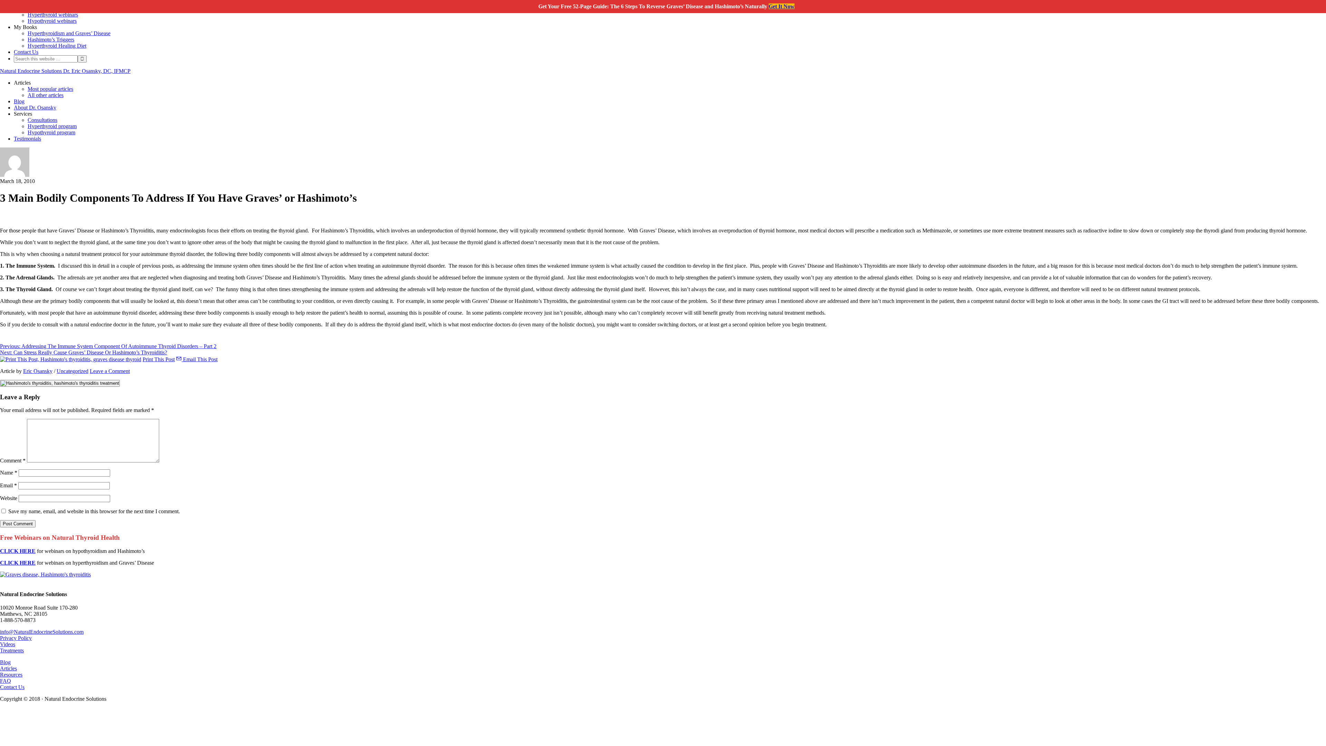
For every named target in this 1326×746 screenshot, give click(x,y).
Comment (13, 460)
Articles (8, 668)
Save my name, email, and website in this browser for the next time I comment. (94, 511)
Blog (5, 662)
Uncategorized (72, 371)
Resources (11, 675)
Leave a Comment (110, 371)
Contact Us (12, 687)
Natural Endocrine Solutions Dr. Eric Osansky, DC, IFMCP (65, 71)
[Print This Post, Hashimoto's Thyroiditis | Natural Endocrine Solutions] (70, 359)
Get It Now (782, 6)
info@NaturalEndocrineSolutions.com (42, 632)
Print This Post (159, 359)
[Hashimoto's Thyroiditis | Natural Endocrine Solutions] (45, 574)
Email (8, 485)
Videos (7, 644)
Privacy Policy (16, 638)
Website (8, 498)
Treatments (12, 650)
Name (8, 473)
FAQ (5, 681)
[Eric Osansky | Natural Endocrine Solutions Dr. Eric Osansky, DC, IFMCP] (14, 175)
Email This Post (200, 359)
